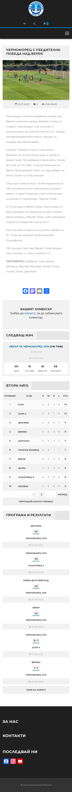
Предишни (11, 494)
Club (29, 396)
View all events (36, 690)
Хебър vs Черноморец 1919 (29, 346)
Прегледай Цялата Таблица (36, 501)
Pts (65, 396)
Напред (62, 494)
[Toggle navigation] (67, 33)
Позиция (10, 396)
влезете (29, 313)
